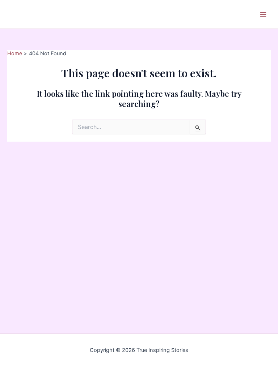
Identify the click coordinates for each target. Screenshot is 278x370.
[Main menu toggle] (263, 14)
